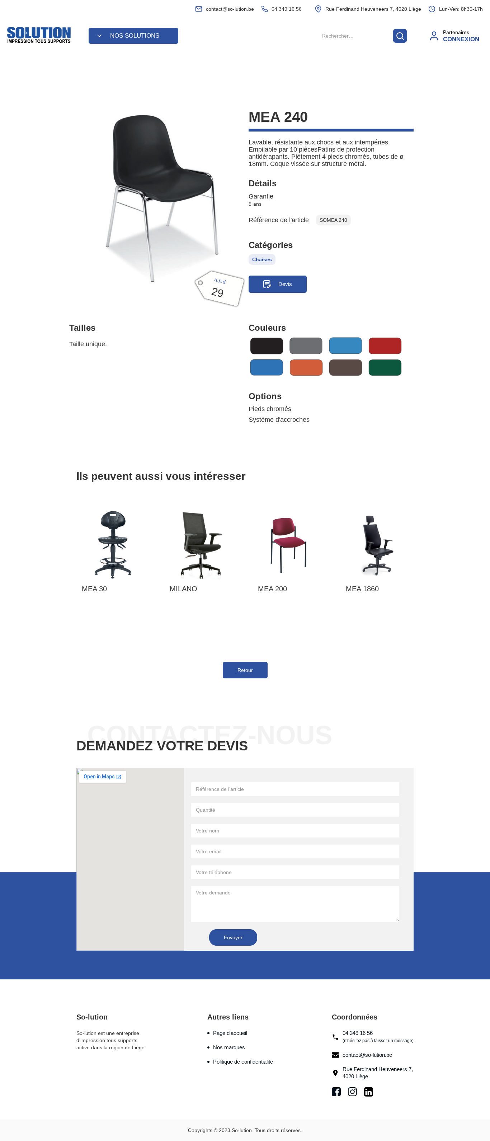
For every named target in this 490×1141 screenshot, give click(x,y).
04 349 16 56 (378, 1036)
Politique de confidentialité (243, 1062)
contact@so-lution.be (367, 1055)
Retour (245, 670)
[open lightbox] (159, 197)
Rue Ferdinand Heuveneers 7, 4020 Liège (378, 1072)
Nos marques (229, 1047)
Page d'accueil (230, 1033)
